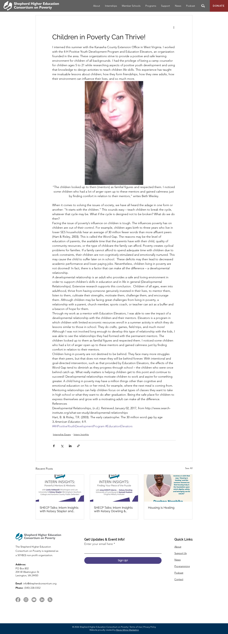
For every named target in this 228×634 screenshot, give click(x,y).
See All (188, 468)
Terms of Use (136, 627)
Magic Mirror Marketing (127, 630)
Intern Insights (81, 434)
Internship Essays (62, 434)
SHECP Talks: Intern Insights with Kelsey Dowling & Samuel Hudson (113, 509)
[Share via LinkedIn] (70, 445)
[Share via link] (78, 445)
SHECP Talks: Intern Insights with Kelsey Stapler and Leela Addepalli (59, 509)
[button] (203, 5)
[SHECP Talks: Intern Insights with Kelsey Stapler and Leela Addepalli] (60, 488)
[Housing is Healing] (168, 488)
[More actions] (174, 27)
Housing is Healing (161, 507)
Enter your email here (98, 543)
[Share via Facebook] (53, 445)
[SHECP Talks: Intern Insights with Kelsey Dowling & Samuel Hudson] (114, 488)
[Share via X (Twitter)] (62, 445)
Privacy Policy (149, 627)
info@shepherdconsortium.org (39, 583)
